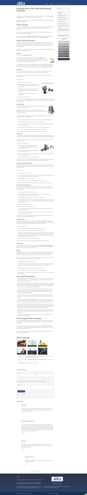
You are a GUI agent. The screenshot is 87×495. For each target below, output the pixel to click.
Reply (23, 413)
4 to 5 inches (61, 46)
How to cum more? (61, 21)
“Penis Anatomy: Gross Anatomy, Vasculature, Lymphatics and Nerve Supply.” (35, 359)
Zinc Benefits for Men (62, 17)
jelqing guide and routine (27, 55)
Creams (59, 3)
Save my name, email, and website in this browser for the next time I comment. (31, 381)
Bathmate (29, 33)
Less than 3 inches (62, 41)
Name (18, 373)
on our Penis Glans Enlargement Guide (45, 245)
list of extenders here (45, 37)
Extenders (51, 3)
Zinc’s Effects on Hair (62, 19)
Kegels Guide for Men (62, 15)
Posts (69, 3)
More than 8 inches (62, 56)
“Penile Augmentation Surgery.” (22, 362)
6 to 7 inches (61, 51)
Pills (55, 3)
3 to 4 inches (61, 44)
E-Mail (37, 373)
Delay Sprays (64, 3)
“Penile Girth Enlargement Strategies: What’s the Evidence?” (34, 356)
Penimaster (35, 36)
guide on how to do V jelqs (47, 66)
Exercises (46, 3)
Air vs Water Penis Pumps (63, 23)
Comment (19, 384)
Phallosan (29, 36)
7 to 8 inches (61, 53)
